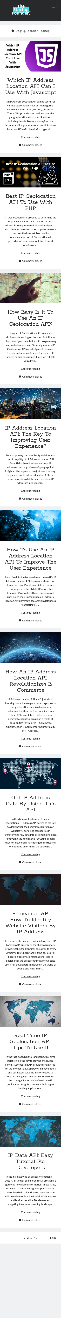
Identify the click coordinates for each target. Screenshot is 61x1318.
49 (35, 1237)
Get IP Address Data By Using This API (30, 773)
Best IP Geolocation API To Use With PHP (30, 172)
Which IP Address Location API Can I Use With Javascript (30, 56)
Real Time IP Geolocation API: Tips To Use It (30, 1011)
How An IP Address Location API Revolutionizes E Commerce (30, 647)
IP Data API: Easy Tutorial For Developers (30, 1131)
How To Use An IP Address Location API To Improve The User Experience (30, 525)
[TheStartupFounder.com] (21, 14)
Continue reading (30, 136)
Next (53, 1237)
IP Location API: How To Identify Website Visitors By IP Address (30, 889)
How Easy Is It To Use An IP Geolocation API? (30, 288)
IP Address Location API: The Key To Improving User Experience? (30, 403)
